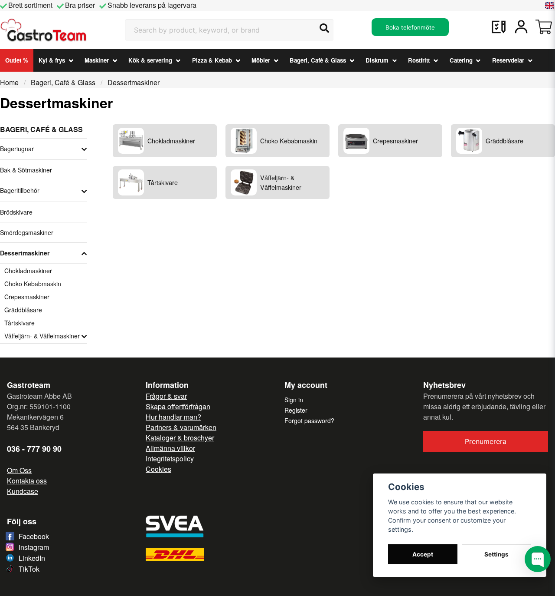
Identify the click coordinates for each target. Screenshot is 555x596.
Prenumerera (485, 441)
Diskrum (377, 60)
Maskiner (97, 60)
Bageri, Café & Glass (318, 60)
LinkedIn (32, 558)
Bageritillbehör (19, 190)
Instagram (34, 547)
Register (295, 410)
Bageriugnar (17, 148)
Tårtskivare (19, 322)
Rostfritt (419, 60)
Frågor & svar (166, 396)
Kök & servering (150, 60)
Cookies (158, 469)
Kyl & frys (52, 60)
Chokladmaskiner (28, 270)
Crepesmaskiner (26, 296)
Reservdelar (508, 60)
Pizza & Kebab (212, 60)
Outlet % (16, 60)
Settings (496, 554)
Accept (422, 554)
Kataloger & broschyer (180, 438)
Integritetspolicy (170, 459)
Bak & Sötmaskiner (26, 170)
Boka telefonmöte (410, 27)
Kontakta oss (27, 481)
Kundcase (22, 491)
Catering (461, 60)
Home (9, 82)
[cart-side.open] (543, 27)
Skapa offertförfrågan (178, 406)
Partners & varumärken (181, 427)
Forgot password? (309, 420)
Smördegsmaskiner (26, 232)
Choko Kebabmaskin (32, 283)
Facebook (34, 536)
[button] (550, 5)
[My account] (521, 27)
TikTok (29, 569)
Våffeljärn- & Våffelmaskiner (42, 335)
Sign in (293, 399)
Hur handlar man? (173, 417)
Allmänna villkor (170, 448)
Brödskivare (16, 212)
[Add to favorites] (498, 27)
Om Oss (19, 470)
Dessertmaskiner (24, 252)
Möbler (260, 60)
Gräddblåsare (23, 309)
